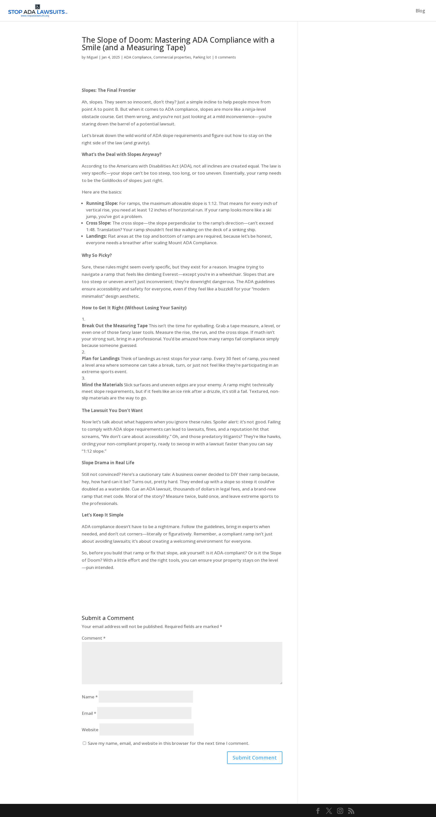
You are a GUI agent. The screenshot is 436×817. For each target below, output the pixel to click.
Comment (93, 638)
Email (89, 713)
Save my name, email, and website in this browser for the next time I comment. (168, 743)
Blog (420, 11)
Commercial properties (172, 57)
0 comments (225, 57)
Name (90, 697)
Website (90, 729)
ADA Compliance (137, 57)
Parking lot (202, 57)
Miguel (92, 57)
